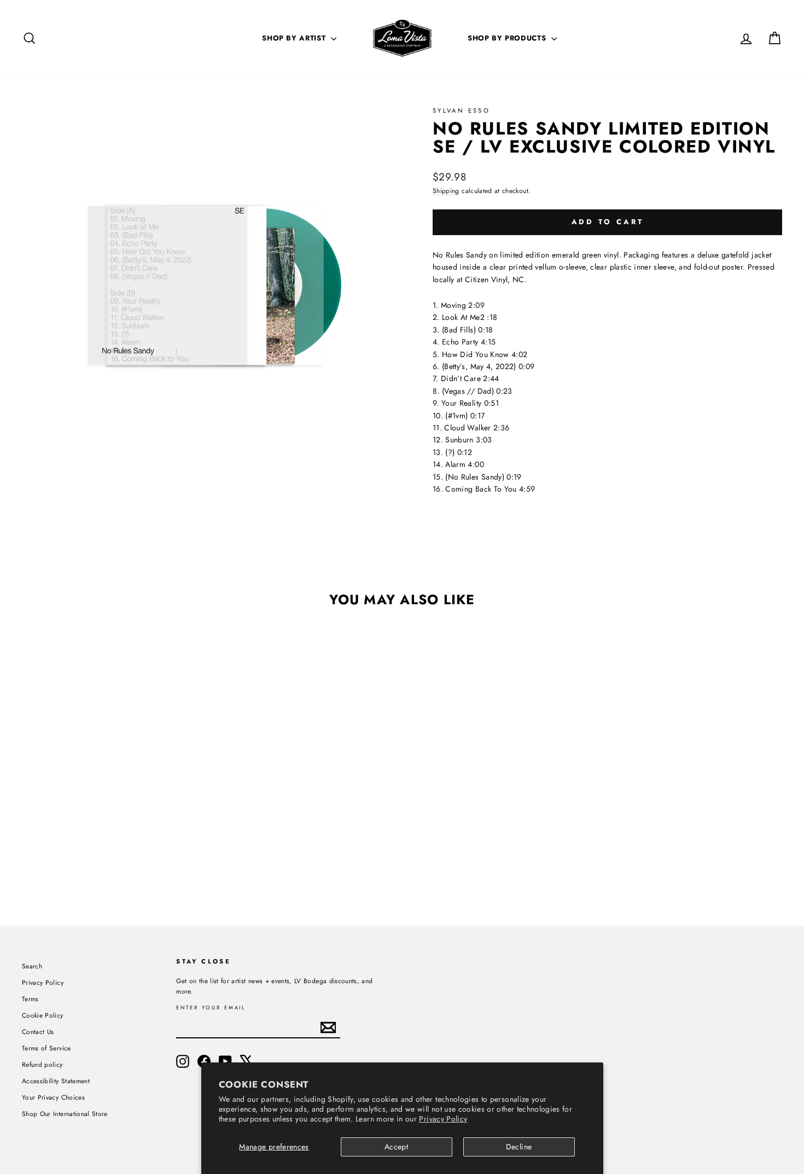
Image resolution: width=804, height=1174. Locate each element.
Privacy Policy (443, 1118)
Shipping (446, 190)
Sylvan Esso (461, 110)
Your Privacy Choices (53, 1097)
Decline (519, 1146)
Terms (30, 998)
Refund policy (42, 1064)
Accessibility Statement (56, 1080)
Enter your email (211, 1008)
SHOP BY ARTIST (295, 38)
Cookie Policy (42, 1015)
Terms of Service (46, 1048)
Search (32, 966)
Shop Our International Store (65, 1113)
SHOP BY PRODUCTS (508, 38)
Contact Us (38, 1031)
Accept (396, 1146)
